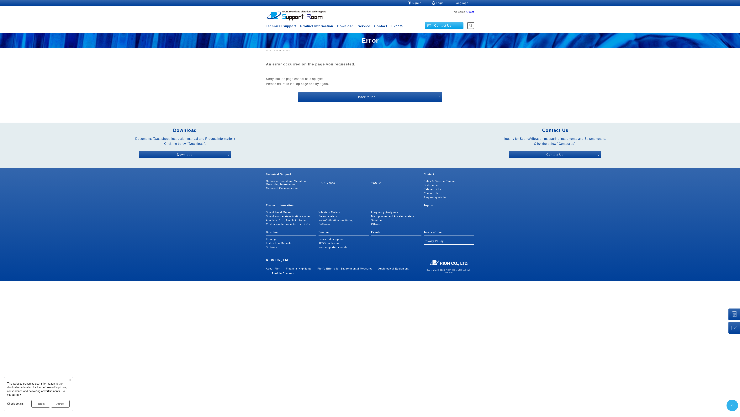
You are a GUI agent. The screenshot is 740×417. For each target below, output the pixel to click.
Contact (380, 26)
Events (397, 26)
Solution (376, 220)
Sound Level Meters (279, 212)
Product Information (316, 26)
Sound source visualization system (288, 216)
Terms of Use (433, 232)
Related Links (432, 189)
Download (345, 26)
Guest (470, 11)
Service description (331, 239)
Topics (428, 205)
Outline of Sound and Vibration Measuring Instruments (286, 183)
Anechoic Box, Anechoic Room (286, 220)
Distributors (431, 185)
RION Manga (327, 182)
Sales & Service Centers (440, 181)
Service (364, 26)
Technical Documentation (282, 188)
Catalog (271, 239)
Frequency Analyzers (384, 212)
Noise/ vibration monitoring (336, 220)
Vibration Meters (329, 212)
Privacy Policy (434, 241)
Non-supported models (333, 247)
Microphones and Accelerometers (392, 216)
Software (324, 224)
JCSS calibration (329, 243)
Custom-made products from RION (288, 224)
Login (440, 2)
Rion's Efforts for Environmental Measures (345, 268)
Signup (416, 2)
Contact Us (442, 25)
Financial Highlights (299, 268)
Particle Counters (283, 273)
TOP (268, 50)
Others (375, 224)
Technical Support (281, 26)
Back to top (366, 97)
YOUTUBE (378, 182)
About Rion (273, 268)
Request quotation (435, 197)
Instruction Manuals (279, 243)
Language (461, 2)
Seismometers (328, 216)
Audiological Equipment (393, 268)
